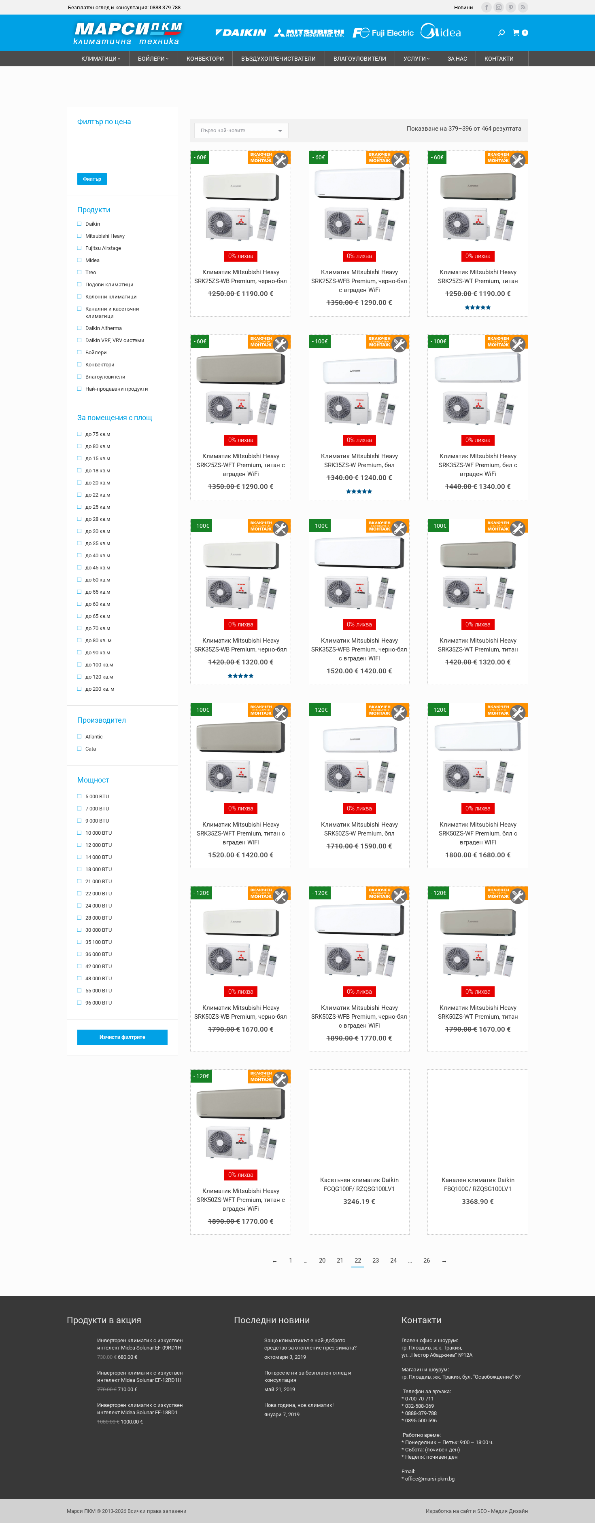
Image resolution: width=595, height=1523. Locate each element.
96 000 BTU (98, 1003)
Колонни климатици (111, 297)
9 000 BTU (97, 821)
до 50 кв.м (97, 580)
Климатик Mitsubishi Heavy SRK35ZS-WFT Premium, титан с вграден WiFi (241, 833)
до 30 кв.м (97, 531)
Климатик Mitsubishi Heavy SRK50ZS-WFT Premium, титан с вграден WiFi (241, 1199)
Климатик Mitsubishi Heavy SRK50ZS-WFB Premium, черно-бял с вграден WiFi (359, 1016)
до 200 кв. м (100, 689)
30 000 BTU (98, 930)
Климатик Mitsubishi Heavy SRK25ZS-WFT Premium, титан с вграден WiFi (241, 465)
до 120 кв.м (99, 677)
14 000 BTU (98, 857)
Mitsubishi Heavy (105, 236)
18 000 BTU (98, 869)
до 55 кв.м (97, 592)
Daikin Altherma (103, 328)
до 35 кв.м (97, 543)
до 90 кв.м (97, 652)
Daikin (92, 224)
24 (393, 1260)
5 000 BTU (97, 796)
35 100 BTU (98, 942)
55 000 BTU (98, 991)
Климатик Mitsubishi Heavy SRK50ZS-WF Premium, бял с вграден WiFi (478, 833)
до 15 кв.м (97, 458)
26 (426, 1260)
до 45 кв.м (97, 568)
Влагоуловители (105, 377)
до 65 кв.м (97, 616)
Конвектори (100, 365)
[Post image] (246, 1349)
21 (340, 1260)
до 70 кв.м (97, 628)
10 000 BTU (98, 833)
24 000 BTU (98, 906)
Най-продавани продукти (116, 389)
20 (322, 1260)
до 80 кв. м (98, 640)
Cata (90, 749)
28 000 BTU (98, 918)
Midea (92, 260)
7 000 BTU (97, 809)
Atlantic (94, 737)
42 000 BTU (98, 966)
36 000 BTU (98, 954)
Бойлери (96, 352)
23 (375, 1260)
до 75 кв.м (97, 434)
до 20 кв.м (97, 483)
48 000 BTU (98, 978)
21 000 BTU (98, 881)
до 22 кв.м (97, 495)
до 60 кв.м (97, 604)
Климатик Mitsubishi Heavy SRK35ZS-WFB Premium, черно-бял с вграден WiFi (359, 649)
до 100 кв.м (99, 665)
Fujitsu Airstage (103, 248)
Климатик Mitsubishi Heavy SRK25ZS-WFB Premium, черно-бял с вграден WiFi (359, 281)
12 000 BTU (98, 845)
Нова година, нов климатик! (299, 1405)
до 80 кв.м (97, 446)
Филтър (92, 179)
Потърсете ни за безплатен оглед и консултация (307, 1376)
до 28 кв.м (97, 519)
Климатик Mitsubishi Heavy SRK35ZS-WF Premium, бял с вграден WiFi (478, 465)
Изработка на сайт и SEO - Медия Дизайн (477, 1511)
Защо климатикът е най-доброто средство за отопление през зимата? (310, 1344)
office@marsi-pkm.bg (430, 1479)
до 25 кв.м (97, 507)
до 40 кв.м (97, 555)
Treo (90, 272)
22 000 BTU (98, 894)
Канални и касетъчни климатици (112, 312)
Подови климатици (109, 284)
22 (358, 1260)
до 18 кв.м (97, 470)
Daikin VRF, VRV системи (114, 340)
